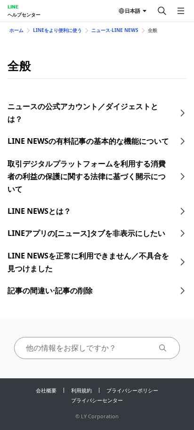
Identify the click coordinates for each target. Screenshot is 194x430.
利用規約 (81, 390)
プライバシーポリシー (132, 390)
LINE (13, 6)
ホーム (16, 30)
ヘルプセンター (24, 14)
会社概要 (46, 390)
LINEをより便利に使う (57, 30)
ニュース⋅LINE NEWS (114, 30)
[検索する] (162, 10)
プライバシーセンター (97, 400)
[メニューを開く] (180, 10)
